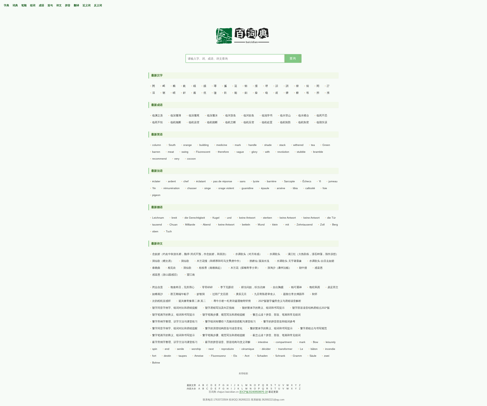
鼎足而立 (333, 287)
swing (184, 151)
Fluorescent (203, 151)
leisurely (331, 342)
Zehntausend (305, 224)
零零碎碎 (207, 287)
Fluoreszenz (218, 355)
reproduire (227, 348)
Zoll (322, 224)
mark (238, 144)
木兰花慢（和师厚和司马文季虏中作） (219, 260)
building (204, 144)
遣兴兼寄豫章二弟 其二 (192, 300)
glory (254, 151)
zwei (326, 355)
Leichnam (158, 217)
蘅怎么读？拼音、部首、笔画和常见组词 (277, 335)
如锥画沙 (157, 294)
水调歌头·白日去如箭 (321, 260)
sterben (267, 217)
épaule (265, 188)
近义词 (87, 5)
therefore (223, 151)
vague (240, 151)
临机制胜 (285, 122)
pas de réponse (222, 181)
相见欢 (172, 267)
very (176, 158)
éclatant (201, 181)
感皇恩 (319, 267)
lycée (256, 181)
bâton (314, 348)
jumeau (333, 181)
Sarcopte (289, 181)
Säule (313, 355)
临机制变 (303, 122)
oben (155, 231)
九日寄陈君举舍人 (264, 294)
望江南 (191, 274)
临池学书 (267, 115)
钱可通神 (296, 287)
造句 (50, 5)
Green (326, 144)
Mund (261, 224)
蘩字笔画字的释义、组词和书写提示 (173, 335)
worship (196, 348)
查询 (293, 58)
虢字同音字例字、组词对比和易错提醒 (174, 307)
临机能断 (212, 122)
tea (313, 144)
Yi (320, 181)
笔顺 (24, 5)
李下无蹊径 (227, 287)
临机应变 (249, 122)
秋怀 (314, 294)
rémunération (171, 188)
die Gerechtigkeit (195, 217)
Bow (315, 342)
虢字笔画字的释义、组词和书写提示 (173, 314)
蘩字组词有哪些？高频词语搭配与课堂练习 (230, 321)
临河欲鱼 (249, 115)
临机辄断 (175, 122)
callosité (310, 188)
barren (156, 151)
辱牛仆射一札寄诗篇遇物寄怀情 (232, 300)
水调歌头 (275, 254)
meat (171, 151)
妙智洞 (201, 294)
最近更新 (273, 391)
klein (275, 224)
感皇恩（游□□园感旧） (165, 274)
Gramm (297, 355)
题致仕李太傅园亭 (293, 294)
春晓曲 (156, 267)
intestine (263, 342)
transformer (285, 348)
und (229, 217)
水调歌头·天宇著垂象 (289, 260)
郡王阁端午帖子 (179, 294)
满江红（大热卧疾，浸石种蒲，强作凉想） (313, 254)
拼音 (67, 5)
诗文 (59, 5)
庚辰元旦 (241, 294)
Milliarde (190, 224)
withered (298, 144)
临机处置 (267, 122)
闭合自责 (157, 287)
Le (301, 348)
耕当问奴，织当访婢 (253, 287)
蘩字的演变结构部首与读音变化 (223, 328)
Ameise (198, 355)
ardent (172, 181)
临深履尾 (194, 115)
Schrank (280, 355)
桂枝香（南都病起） (211, 267)
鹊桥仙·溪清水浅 (259, 260)
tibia (295, 188)
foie (325, 188)
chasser (192, 188)
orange (187, 144)
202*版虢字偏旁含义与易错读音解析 (279, 300)
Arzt (247, 355)
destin (167, 355)
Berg (335, 224)
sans (242, 181)
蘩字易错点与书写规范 (313, 328)
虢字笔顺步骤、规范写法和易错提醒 (223, 314)
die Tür (331, 217)
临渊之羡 (157, 115)
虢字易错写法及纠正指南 (219, 307)
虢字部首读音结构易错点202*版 (311, 307)
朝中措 (303, 267)
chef (186, 181)
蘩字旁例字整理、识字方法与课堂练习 (174, 321)
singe (207, 188)
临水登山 (285, 115)
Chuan (173, 224)
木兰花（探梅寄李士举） (245, 267)
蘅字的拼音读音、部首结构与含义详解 (227, 342)
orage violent (226, 188)
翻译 (76, 5)
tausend (157, 224)
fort (154, 355)
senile (180, 348)
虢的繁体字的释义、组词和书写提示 (263, 307)
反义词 (98, 5)
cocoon (191, 158)
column (156, 144)
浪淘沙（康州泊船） (279, 267)
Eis (235, 355)
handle (252, 144)
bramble (318, 151)
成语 (41, 5)
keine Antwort (247, 217)
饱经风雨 (314, 287)
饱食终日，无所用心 (182, 287)
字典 (6, 5)
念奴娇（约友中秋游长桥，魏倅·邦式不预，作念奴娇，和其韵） (190, 254)
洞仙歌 (185, 260)
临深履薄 (175, 115)
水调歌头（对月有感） (248, 254)
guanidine (247, 188)
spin (154, 348)
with (267, 151)
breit (174, 217)
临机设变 (194, 122)
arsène (281, 188)
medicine (221, 144)
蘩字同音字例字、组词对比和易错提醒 (174, 328)
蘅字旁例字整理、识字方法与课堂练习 (174, 342)
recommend (159, 158)
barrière (271, 181)
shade (268, 144)
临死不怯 (157, 122)
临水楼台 (303, 115)
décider (266, 348)
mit (287, 224)
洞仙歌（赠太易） (162, 260)
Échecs (306, 181)
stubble (301, 151)
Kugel (215, 217)
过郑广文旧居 (220, 294)
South (172, 144)
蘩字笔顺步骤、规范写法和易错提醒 (223, 335)
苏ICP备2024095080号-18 (253, 391)
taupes (183, 355)
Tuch (169, 231)
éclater (156, 181)
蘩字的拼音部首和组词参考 (279, 321)
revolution (283, 151)
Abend (207, 224)
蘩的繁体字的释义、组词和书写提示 (271, 328)
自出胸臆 (278, 287)
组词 (32, 5)
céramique (247, 348)
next (211, 348)
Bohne (156, 362)
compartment (284, 342)
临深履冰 (212, 115)
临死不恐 (322, 115)
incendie (330, 348)
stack (282, 144)
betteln (246, 224)
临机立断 (230, 122)
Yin (154, 188)
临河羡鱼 (230, 115)
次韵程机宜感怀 (161, 300)
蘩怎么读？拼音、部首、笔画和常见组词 (277, 314)
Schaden (262, 355)
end (167, 348)
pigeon (156, 195)
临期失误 (322, 122)
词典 (15, 5)
